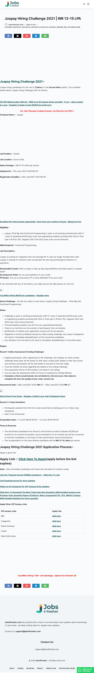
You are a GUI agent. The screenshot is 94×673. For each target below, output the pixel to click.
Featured (8, 27)
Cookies (20, 668)
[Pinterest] (26, 36)
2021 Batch (26, 27)
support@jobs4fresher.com (47, 649)
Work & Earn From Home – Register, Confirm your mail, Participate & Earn (32, 396)
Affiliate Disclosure (67, 668)
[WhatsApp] (45, 36)
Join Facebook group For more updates (17, 481)
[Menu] (88, 4)
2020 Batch (17, 27)
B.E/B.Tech (44, 27)
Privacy (40, 668)
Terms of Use (51, 668)
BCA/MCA (52, 27)
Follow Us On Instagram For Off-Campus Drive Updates (25, 486)
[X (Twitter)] (17, 36)
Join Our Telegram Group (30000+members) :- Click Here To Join (30, 475)
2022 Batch (35, 27)
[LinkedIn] (36, 36)
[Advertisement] (47, 60)
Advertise (30, 668)
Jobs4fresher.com (13, 622)
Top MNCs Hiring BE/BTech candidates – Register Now (24, 295)
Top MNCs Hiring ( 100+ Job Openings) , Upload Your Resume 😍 (47, 575)
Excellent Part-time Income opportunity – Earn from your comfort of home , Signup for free (40, 222)
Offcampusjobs (74, 27)
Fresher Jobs (62, 27)
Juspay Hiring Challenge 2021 (21, 81)
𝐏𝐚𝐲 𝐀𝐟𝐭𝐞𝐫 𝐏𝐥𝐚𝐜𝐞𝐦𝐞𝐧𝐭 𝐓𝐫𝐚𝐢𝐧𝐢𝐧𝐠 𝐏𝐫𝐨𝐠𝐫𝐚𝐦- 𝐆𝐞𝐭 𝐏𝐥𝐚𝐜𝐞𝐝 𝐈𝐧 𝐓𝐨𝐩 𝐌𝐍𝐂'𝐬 (47, 111)
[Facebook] (8, 36)
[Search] (84, 4)
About (12, 668)
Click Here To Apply (32, 459)
